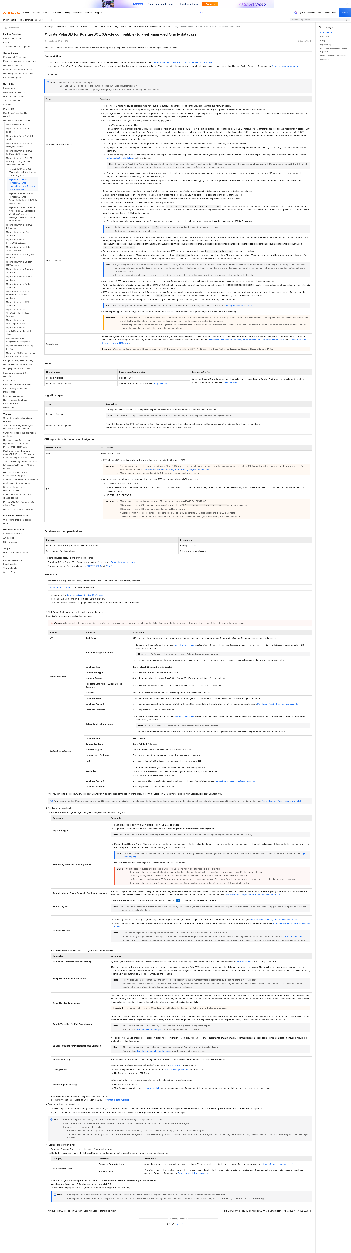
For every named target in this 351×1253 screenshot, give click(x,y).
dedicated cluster (243, 961)
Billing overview (230, 382)
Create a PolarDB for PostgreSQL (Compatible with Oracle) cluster (182, 62)
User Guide (83, 26)
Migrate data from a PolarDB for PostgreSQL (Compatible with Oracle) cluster (143, 26)
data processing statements (176, 1069)
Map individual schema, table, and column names (274, 919)
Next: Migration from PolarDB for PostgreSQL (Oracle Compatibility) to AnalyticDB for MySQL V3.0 (265, 1210)
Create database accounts (123, 562)
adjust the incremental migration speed (153, 1051)
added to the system (184, 644)
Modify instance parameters (239, 305)
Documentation (9, 19)
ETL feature (174, 1065)
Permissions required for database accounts (277, 704)
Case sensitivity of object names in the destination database (252, 894)
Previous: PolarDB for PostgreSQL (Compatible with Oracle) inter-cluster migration (83, 1210)
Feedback (182, 1224)
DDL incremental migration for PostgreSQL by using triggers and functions (175, 469)
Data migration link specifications (193, 1173)
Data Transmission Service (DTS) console (85, 595)
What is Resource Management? (278, 1164)
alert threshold (153, 1088)
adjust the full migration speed (149, 1029)
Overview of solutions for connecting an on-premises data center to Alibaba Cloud (246, 339)
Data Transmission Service (31, 19)
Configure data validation (117, 1099)
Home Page (48, 26)
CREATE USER (94, 566)
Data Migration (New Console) (101, 26)
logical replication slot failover (120, 157)
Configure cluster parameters (285, 66)
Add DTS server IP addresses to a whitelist (281, 800)
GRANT (108, 566)
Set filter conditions (293, 936)
